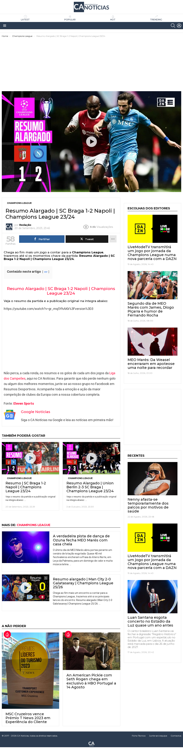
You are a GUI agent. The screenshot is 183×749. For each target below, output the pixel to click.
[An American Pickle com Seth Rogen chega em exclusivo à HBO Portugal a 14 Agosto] (91, 651)
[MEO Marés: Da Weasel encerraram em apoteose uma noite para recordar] (152, 342)
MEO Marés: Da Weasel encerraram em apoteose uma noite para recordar (151, 364)
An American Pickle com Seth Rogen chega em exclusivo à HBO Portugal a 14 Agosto (91, 681)
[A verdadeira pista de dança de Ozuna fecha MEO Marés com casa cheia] (25, 547)
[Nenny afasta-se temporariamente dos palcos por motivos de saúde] (152, 478)
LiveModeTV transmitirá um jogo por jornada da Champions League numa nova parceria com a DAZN (152, 253)
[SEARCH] (173, 25)
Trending (156, 19)
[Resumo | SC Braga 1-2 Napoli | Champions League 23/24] (30, 458)
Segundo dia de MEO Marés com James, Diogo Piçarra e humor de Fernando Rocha (151, 309)
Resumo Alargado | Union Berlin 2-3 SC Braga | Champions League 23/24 (90, 487)
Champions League (19, 478)
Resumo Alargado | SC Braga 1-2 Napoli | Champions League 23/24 (61, 291)
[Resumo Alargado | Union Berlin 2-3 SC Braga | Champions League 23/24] (91, 458)
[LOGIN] (179, 25)
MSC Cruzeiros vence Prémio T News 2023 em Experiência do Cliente (28, 718)
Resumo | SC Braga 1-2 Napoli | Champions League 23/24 (26, 487)
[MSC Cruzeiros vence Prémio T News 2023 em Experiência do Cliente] (30, 670)
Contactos (176, 735)
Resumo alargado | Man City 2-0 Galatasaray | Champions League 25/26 (83, 583)
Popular (70, 19)
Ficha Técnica (138, 735)
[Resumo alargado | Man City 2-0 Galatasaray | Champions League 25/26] (25, 587)
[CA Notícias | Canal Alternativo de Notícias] (91, 743)
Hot (112, 19)
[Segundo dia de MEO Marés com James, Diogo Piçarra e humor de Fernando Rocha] (152, 285)
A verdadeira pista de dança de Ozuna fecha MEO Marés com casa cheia (81, 540)
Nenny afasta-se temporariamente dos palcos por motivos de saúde (148, 505)
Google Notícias (35, 412)
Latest (25, 19)
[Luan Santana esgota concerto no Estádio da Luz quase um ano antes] (152, 596)
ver (46, 271)
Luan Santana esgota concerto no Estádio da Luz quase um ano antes (150, 621)
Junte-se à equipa (158, 735)
